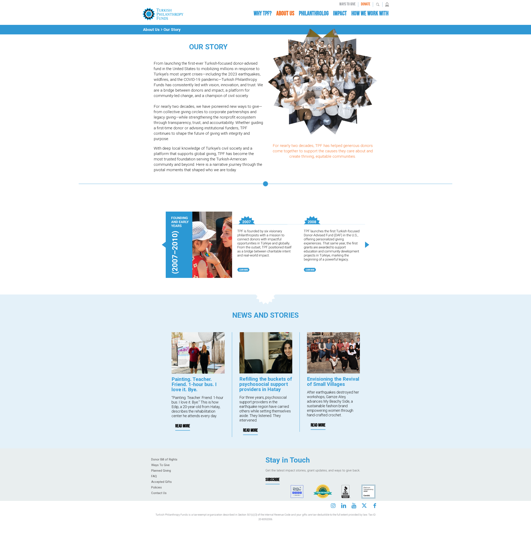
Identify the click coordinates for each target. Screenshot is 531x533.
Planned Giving (161, 470)
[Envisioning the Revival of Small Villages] (333, 352)
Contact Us (159, 493)
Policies (156, 487)
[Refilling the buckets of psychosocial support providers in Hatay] (265, 352)
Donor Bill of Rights (164, 459)
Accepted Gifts (161, 482)
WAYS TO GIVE (347, 4)
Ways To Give (160, 465)
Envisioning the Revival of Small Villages (333, 381)
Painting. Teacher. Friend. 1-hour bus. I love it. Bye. (194, 384)
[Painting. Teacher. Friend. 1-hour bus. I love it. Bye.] (198, 353)
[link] (163, 14)
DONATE (365, 4)
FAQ (154, 476)
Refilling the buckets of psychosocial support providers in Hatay (265, 384)
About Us (151, 29)
